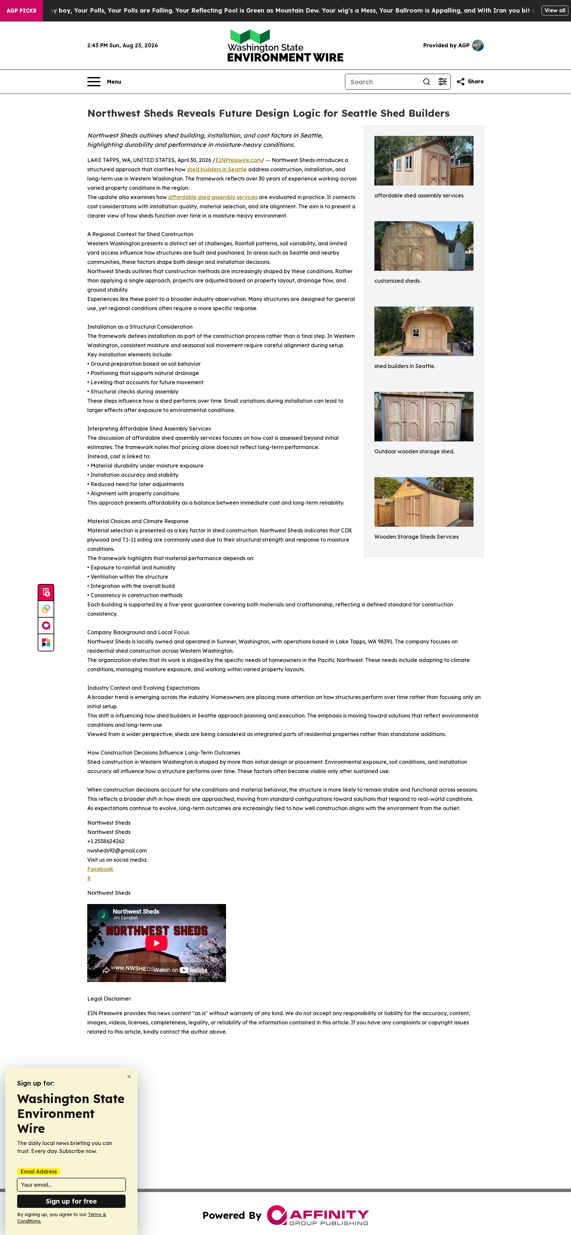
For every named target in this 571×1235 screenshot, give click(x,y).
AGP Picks (21, 10)
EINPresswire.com (238, 160)
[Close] (129, 1076)
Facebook (100, 869)
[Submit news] (46, 593)
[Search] (427, 81)
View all (555, 10)
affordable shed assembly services (212, 197)
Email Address (38, 1171)
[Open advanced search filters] (442, 81)
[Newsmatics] (46, 642)
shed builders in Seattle (217, 169)
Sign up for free (71, 1201)
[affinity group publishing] (46, 626)
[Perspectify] (46, 609)
